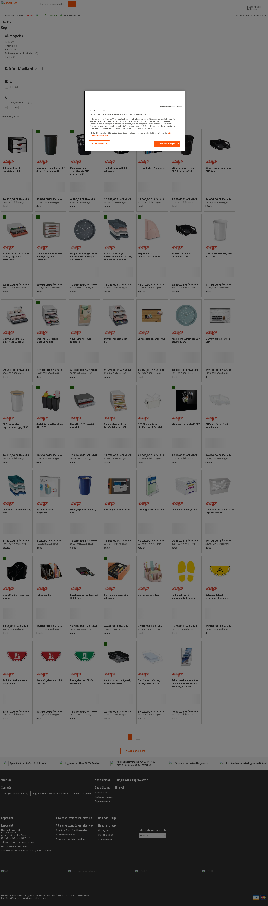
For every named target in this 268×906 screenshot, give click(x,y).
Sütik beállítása (99, 144)
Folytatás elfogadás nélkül (171, 106)
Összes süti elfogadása (167, 144)
